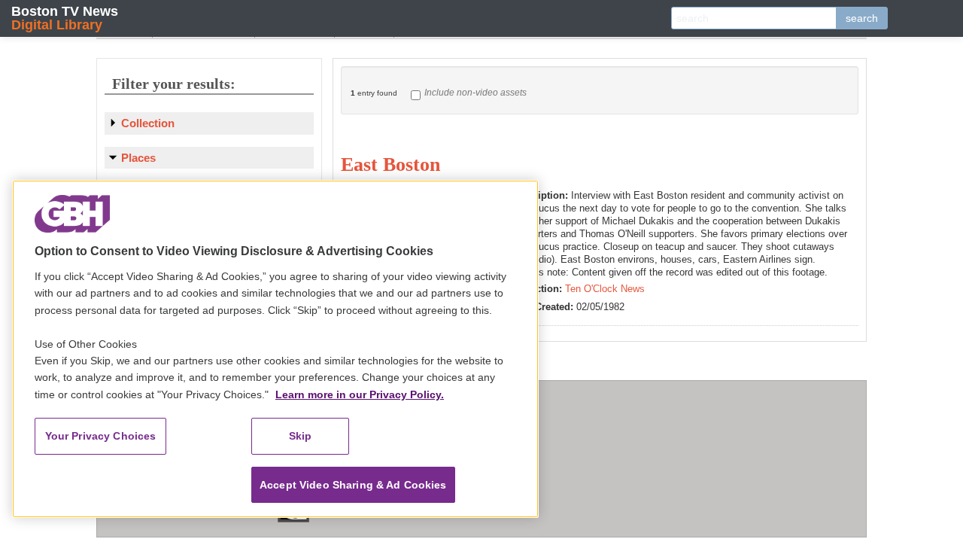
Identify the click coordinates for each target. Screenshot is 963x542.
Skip (300, 436)
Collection (148, 123)
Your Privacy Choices (100, 436)
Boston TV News (64, 18)
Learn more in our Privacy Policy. (359, 394)
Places (138, 157)
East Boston (390, 164)
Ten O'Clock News (605, 288)
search (862, 18)
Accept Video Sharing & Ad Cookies (353, 485)
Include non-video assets (475, 92)
